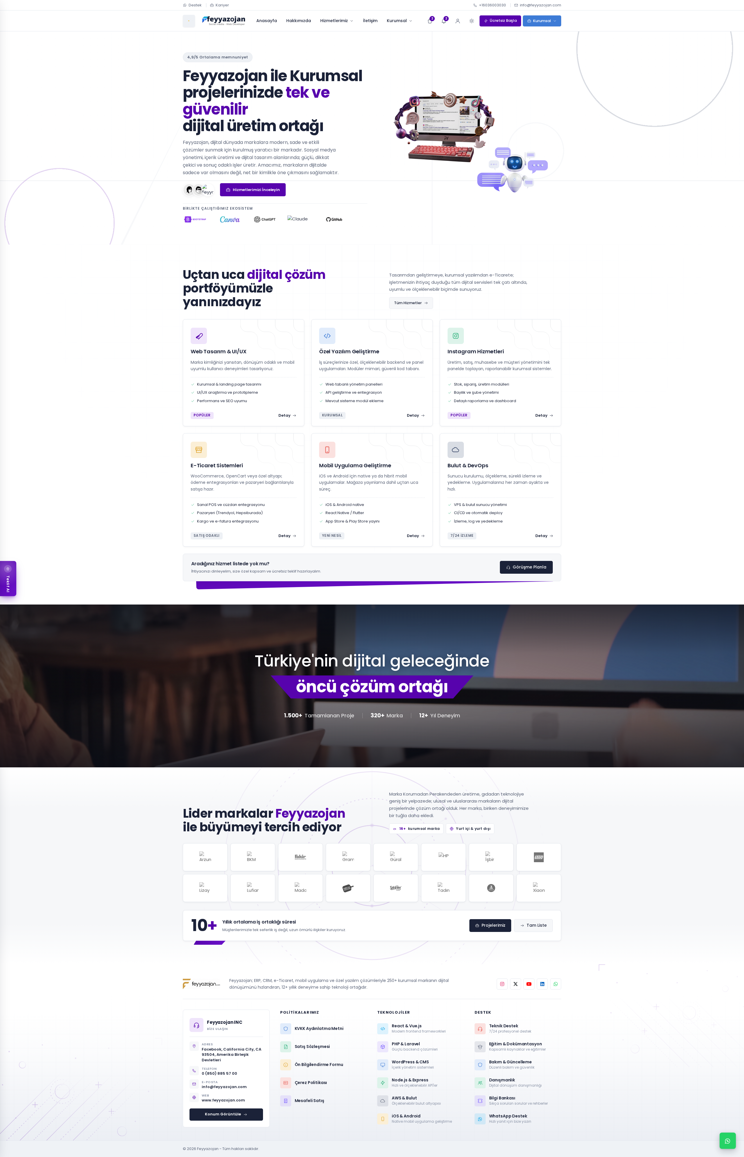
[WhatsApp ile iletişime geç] (728, 1141)
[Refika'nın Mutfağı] (348, 888)
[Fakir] (300, 857)
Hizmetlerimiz (334, 21)
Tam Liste (537, 925)
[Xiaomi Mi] (538, 888)
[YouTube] (528, 984)
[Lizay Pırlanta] (205, 888)
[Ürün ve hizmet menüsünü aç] (189, 21)
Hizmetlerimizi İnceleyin (256, 189)
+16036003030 (492, 5)
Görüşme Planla (529, 567)
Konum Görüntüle (223, 1114)
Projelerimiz (493, 925)
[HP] (443, 857)
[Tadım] (443, 888)
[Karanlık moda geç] (472, 21)
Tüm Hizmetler (408, 303)
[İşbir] (491, 857)
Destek (195, 5)
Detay (284, 415)
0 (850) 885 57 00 (219, 1073)
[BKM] (252, 857)
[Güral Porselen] (395, 857)
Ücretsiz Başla (503, 20)
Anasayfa (266, 21)
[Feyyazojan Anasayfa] (224, 20)
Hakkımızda (298, 21)
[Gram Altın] (348, 857)
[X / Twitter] (515, 984)
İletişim (370, 21)
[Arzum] (205, 857)
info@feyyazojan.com (540, 5)
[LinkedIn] (542, 984)
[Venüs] (491, 888)
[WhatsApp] (555, 984)
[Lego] (538, 857)
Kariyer (222, 5)
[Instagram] (502, 984)
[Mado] (300, 888)
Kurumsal (397, 21)
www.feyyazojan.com (223, 1100)
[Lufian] (252, 888)
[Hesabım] (458, 21)
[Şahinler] (395, 888)
